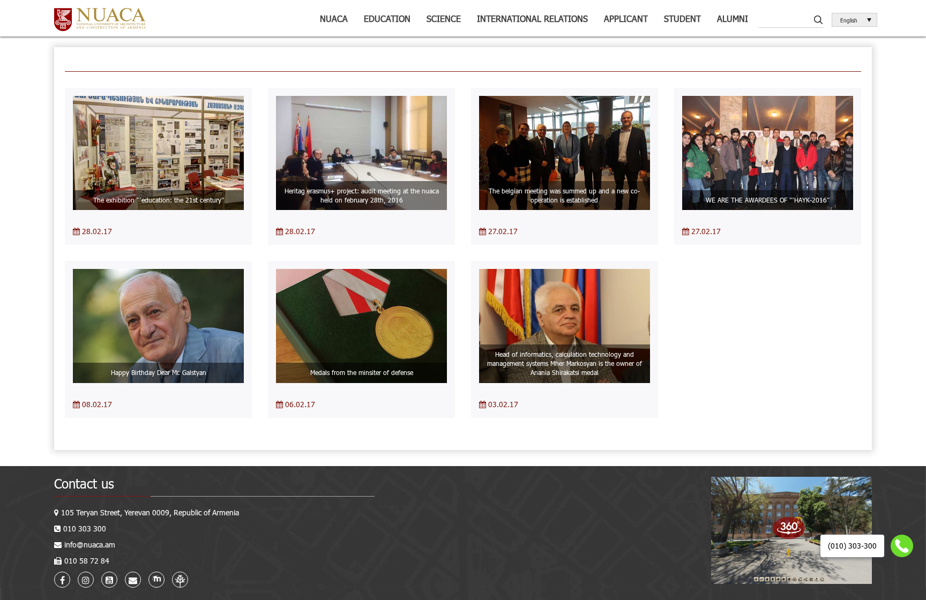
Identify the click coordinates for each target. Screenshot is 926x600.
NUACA (334, 18)
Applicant (626, 18)
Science (444, 18)
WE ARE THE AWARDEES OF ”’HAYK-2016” (768, 200)
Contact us (84, 483)
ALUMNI (732, 18)
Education (387, 18)
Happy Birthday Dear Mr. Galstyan (158, 372)
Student (682, 18)
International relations (532, 18)
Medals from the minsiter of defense (361, 372)
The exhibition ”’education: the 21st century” (158, 200)
